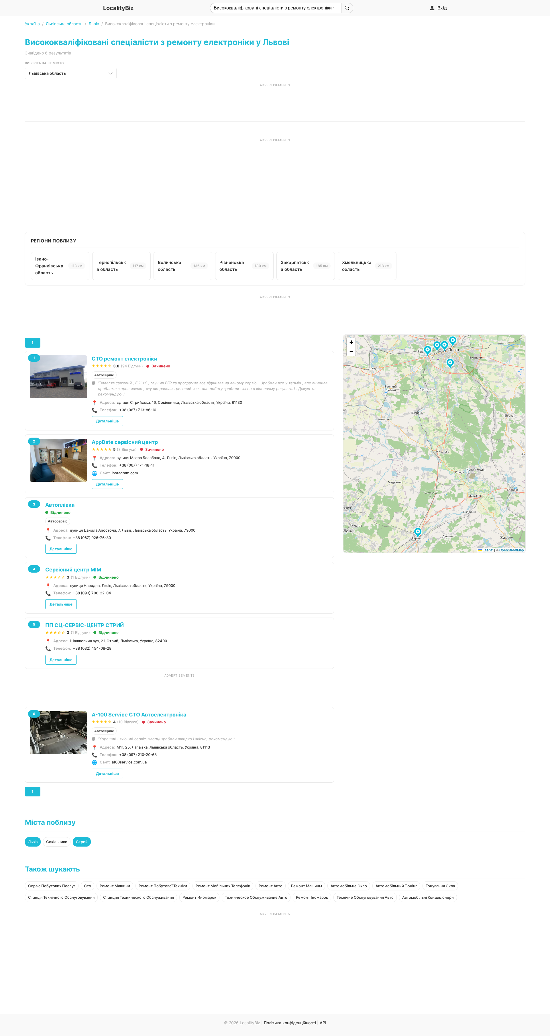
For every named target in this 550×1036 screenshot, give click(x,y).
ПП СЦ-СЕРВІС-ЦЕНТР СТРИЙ (84, 625)
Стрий (82, 841)
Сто (87, 886)
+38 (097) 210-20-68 (138, 754)
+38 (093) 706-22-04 (92, 593)
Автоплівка (59, 505)
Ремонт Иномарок (199, 897)
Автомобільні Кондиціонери (428, 897)
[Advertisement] (275, 100)
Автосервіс (104, 375)
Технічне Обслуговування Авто (365, 897)
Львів (94, 23)
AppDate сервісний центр (125, 442)
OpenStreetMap (511, 549)
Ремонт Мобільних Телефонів (223, 886)
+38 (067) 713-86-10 (137, 410)
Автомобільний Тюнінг (396, 886)
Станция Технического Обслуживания (138, 897)
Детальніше (107, 421)
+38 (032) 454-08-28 (92, 648)
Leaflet (487, 549)
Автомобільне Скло (349, 886)
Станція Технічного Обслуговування (61, 897)
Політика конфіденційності (290, 1022)
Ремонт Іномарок (312, 897)
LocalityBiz (118, 8)
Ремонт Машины (306, 886)
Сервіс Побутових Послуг (51, 886)
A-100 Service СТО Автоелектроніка (139, 715)
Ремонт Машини (115, 886)
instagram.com (125, 473)
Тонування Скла (440, 886)
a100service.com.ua (129, 762)
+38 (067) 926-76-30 (92, 537)
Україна (32, 23)
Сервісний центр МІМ (73, 570)
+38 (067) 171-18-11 (136, 465)
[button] (451, 364)
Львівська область (64, 23)
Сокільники (56, 841)
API (323, 1022)
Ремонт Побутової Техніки (163, 886)
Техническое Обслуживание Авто (256, 897)
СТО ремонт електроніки (124, 359)
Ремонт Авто (270, 886)
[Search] (347, 8)
